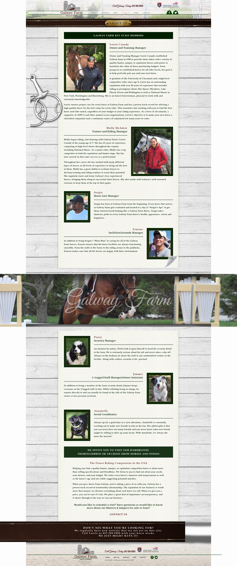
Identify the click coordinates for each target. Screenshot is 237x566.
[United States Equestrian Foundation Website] (159, 5)
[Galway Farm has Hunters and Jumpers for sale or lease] (85, 560)
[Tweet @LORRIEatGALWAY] (176, 12)
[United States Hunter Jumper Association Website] (171, 5)
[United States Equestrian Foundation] (139, 550)
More (136, 13)
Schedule (105, 13)
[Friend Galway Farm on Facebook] (169, 12)
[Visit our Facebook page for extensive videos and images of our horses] (152, 557)
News (116, 13)
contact (146, 13)
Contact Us (118, 514)
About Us (126, 13)
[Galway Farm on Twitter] (156, 557)
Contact (143, 557)
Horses (94, 13)
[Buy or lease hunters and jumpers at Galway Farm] (71, 16)
